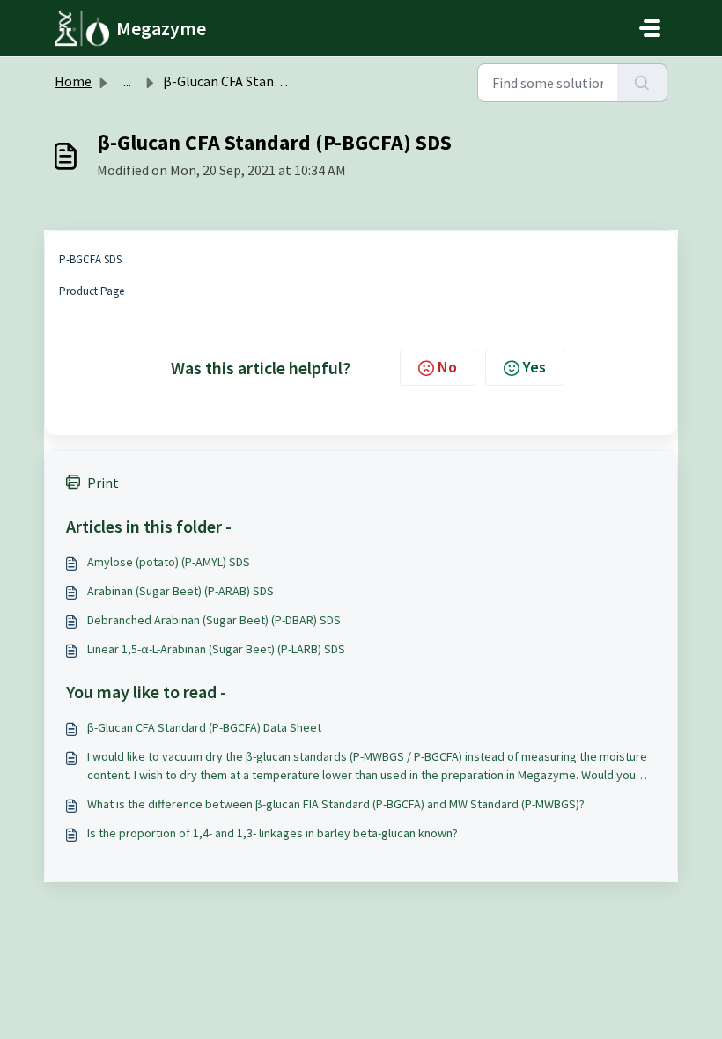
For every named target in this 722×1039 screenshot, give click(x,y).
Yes (534, 367)
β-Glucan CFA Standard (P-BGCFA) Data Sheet (204, 727)
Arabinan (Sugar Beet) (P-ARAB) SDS (180, 591)
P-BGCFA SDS (90, 259)
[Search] (642, 82)
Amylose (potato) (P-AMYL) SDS (168, 562)
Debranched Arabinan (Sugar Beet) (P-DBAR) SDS (214, 620)
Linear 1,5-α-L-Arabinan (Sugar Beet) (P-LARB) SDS (216, 649)
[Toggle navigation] (649, 28)
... (127, 81)
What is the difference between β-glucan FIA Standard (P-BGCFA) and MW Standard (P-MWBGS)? (336, 804)
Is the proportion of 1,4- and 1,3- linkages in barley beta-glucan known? (272, 833)
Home (73, 81)
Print (103, 482)
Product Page (91, 291)
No (447, 367)
